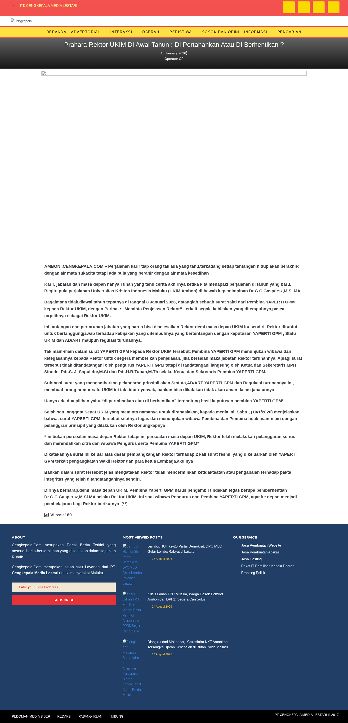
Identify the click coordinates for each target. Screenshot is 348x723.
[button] (88, 32)
